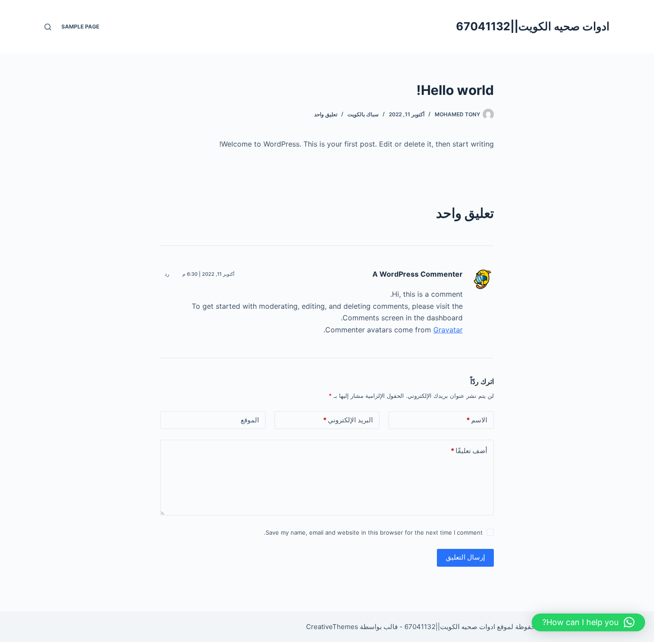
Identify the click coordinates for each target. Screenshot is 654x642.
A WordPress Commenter (417, 274)
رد (167, 274)
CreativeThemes (332, 626)
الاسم (476, 420)
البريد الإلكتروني (348, 420)
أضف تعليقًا (469, 450)
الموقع (250, 420)
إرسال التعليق (465, 557)
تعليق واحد (325, 114)
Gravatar (448, 329)
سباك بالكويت (363, 114)
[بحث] (47, 27)
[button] (588, 622)
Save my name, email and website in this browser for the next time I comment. (373, 532)
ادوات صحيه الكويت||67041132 (533, 26)
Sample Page (80, 26)
